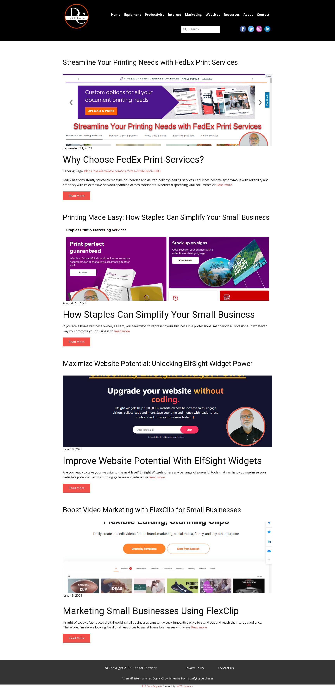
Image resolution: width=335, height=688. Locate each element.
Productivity (154, 14)
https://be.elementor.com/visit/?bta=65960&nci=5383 (122, 171)
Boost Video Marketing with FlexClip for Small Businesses (152, 510)
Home (115, 14)
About (248, 14)
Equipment (132, 14)
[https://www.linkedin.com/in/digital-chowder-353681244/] (267, 29)
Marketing (193, 14)
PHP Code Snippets (152, 686)
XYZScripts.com (185, 686)
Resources (232, 14)
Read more (224, 185)
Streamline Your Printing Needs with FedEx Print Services (150, 62)
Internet (174, 14)
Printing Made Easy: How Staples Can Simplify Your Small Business (166, 217)
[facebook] (243, 29)
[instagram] (259, 29)
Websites (213, 14)
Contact (263, 14)
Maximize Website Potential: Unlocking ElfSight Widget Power (158, 364)
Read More (77, 196)
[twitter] (251, 29)
